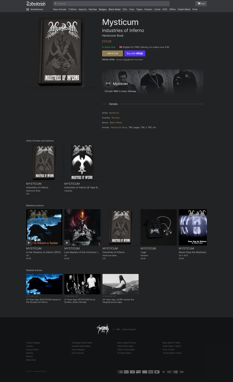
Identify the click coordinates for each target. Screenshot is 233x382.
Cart (203, 3)
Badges (103, 9)
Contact (29, 346)
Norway (132, 91)
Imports (83, 9)
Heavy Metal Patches (126, 343)
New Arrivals (59, 9)
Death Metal (184, 9)
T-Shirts (72, 9)
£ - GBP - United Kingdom (124, 329)
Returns (29, 356)
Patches (93, 9)
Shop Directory (37, 9)
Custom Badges (33, 343)
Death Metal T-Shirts (172, 346)
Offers (172, 9)
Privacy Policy (32, 349)
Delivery (29, 353)
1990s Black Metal (125, 346)
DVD (165, 9)
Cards (157, 9)
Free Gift (127, 60)
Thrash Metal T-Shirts (172, 353)
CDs (125, 9)
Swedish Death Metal (81, 346)
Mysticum (114, 112)
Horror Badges (78, 349)
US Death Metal (124, 353)
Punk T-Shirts (169, 349)
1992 (115, 91)
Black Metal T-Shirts (171, 343)
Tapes (139, 9)
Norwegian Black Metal (82, 343)
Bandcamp (31, 360)
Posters (148, 9)
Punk (194, 9)
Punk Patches (78, 353)
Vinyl (131, 9)
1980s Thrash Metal (126, 349)
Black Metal (115, 9)
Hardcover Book (119, 127)
